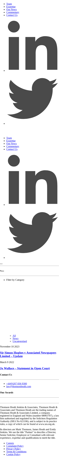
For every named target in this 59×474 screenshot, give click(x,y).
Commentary (12, 12)
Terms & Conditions (16, 451)
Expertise (11, 6)
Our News (11, 9)
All (14, 335)
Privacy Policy (13, 448)
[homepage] (22, 132)
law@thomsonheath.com (18, 386)
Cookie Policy (13, 454)
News (15, 338)
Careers (10, 443)
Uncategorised (20, 341)
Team (9, 4)
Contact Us (11, 15)
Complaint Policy (15, 446)
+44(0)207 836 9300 (16, 383)
